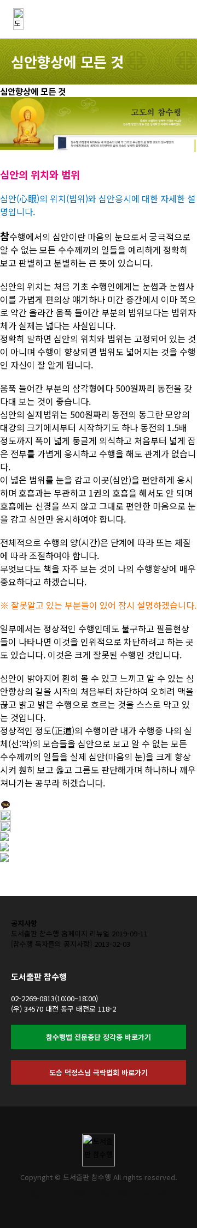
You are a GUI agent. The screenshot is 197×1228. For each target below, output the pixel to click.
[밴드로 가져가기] (4, 848)
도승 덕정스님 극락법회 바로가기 (98, 1072)
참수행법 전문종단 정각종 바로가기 (98, 1037)
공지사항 (24, 923)
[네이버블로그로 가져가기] (4, 837)
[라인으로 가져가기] (4, 858)
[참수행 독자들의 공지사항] (51, 944)
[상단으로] (172, 1203)
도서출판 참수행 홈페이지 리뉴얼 (60, 933)
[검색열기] (153, 16)
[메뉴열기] (180, 16)
